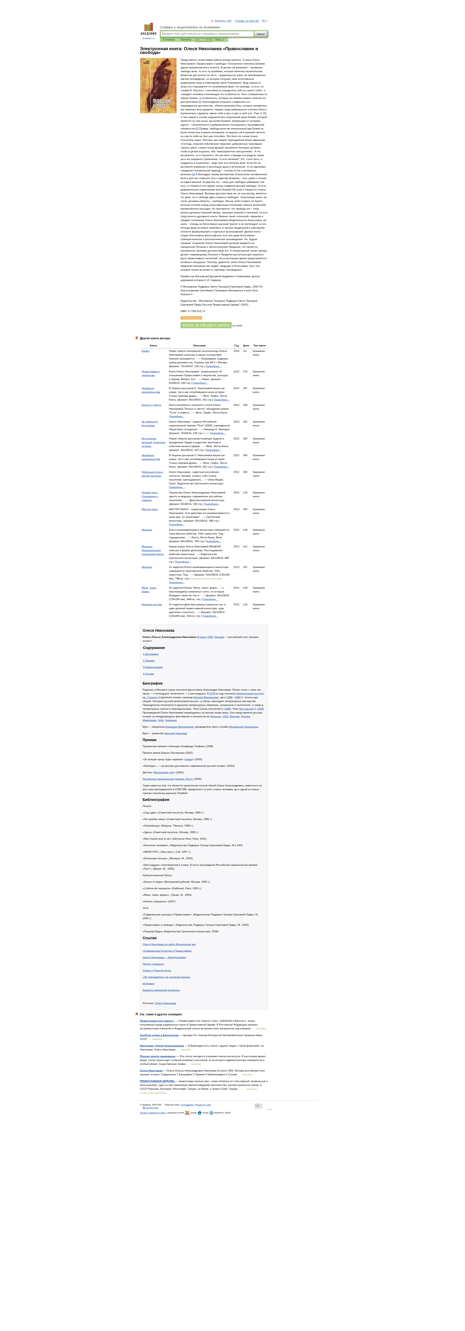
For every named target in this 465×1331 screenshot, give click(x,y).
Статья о (148, 970)
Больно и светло (151, 404)
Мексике (235, 716)
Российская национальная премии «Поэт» (168, 778)
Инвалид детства (152, 604)
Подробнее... (213, 366)
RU (263, 21)
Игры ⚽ (219, 39)
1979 (212, 693)
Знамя (189, 759)
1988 (229, 697)
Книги (203, 39)
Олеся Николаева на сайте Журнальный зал (169, 944)
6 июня (202, 637)
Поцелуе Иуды (162, 970)
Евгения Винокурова (205, 697)
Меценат (147, 529)
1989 (238, 697)
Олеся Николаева (165, 1003)
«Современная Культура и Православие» (167, 950)
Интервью (148, 983)
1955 (210, 637)
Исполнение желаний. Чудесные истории (153, 442)
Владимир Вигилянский (179, 726)
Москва (219, 637)
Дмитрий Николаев (175, 733)
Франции (215, 716)
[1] (200, 101)
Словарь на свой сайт (247, 21)
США (225, 716)
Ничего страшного (153, 963)
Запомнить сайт (223, 21)
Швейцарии (149, 720)
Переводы (186, 39)
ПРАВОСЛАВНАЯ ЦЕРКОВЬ (157, 1081)
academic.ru (148, 38)
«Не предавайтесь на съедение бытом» (166, 977)
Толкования (169, 39)
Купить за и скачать (206, 325)
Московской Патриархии (243, 726)
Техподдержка (187, 1105)
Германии (171, 720)
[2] (197, 128)
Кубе (160, 720)
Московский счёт (164, 772)
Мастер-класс (150, 509)
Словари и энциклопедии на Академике (190, 27)
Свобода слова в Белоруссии (159, 1035)
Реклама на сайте (203, 1105)
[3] (193, 174)
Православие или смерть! (157, 1020)
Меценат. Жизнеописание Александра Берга (152, 550)
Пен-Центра (246, 708)
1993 (260, 708)
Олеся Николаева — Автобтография (164, 957)
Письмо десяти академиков (157, 1056)
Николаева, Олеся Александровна (162, 1045)
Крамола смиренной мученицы (161, 990)
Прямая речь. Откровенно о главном (150, 496)
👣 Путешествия (150, 1108)
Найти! (261, 34)
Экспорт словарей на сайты (153, 1113)
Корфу (145, 350)
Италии (245, 716)
